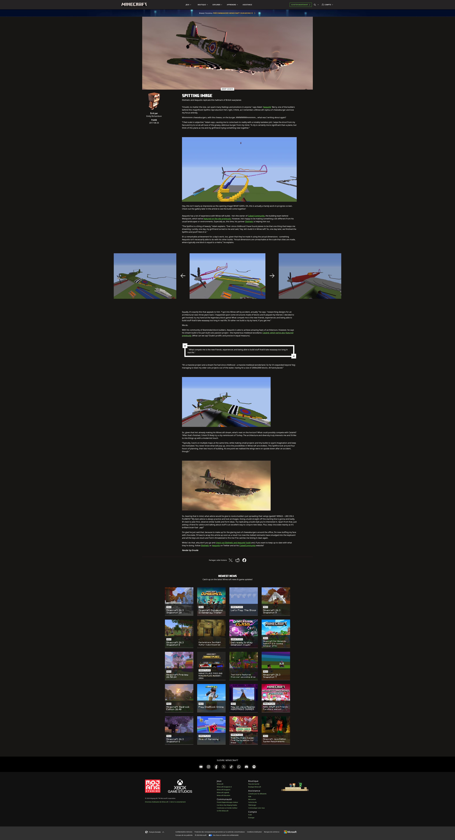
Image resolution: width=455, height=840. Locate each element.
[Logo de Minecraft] (134, 4)
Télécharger (252, 805)
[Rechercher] (317, 4)
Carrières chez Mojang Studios (227, 805)
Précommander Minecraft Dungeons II (233, 13)
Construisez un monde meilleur (227, 808)
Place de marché (253, 784)
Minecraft (220, 784)
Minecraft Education (223, 795)
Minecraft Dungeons (223, 790)
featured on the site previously (217, 218)
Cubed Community (256, 216)
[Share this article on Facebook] (244, 560)
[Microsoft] (290, 831)
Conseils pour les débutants (257, 794)
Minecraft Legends (223, 793)
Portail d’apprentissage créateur (227, 802)
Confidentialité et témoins (183, 832)
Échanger (251, 818)
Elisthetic (249, 221)
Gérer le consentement (178, 802)
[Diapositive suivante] (272, 275)
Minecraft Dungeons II (224, 787)
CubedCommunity (247, 545)
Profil (250, 815)
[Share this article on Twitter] (230, 560)
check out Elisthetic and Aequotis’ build (233, 542)
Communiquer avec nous (256, 808)
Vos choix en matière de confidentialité (226, 835)
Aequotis (267, 107)
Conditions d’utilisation (254, 832)
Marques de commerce (271, 832)
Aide (249, 797)
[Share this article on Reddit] (237, 560)
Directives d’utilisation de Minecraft (156, 802)
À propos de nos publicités (184, 835)
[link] (201, 766)
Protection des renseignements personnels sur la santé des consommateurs (220, 832)
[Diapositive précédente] (183, 275)
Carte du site (252, 802)
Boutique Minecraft (254, 787)
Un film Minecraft (222, 811)
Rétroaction (252, 799)
